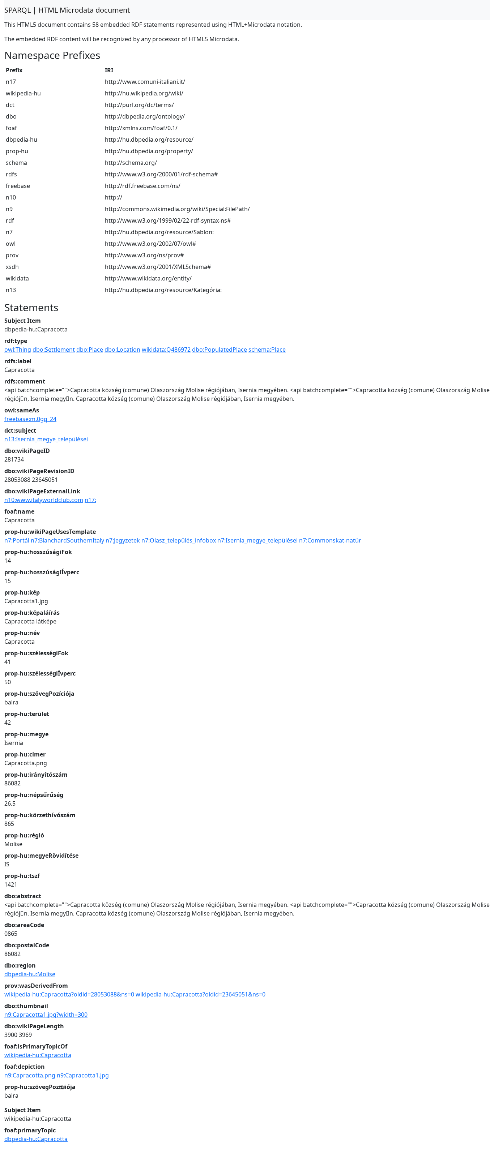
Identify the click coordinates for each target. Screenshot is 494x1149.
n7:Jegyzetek (123, 540)
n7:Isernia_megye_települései (257, 540)
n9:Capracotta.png (29, 1075)
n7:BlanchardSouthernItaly (67, 540)
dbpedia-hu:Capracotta (36, 1139)
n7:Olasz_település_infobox (178, 540)
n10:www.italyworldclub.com (43, 500)
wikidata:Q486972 (166, 349)
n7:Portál (16, 540)
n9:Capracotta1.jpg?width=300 (46, 1015)
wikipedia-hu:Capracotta (37, 1055)
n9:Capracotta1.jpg (83, 1075)
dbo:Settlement (54, 349)
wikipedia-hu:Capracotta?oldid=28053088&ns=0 (69, 994)
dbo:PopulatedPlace (219, 349)
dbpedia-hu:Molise (29, 974)
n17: (90, 500)
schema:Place (267, 349)
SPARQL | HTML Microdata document (67, 10)
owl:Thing (17, 349)
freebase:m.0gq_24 (30, 419)
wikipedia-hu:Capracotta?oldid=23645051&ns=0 (200, 994)
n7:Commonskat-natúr (330, 540)
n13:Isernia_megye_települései (46, 439)
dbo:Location (122, 349)
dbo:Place (89, 349)
